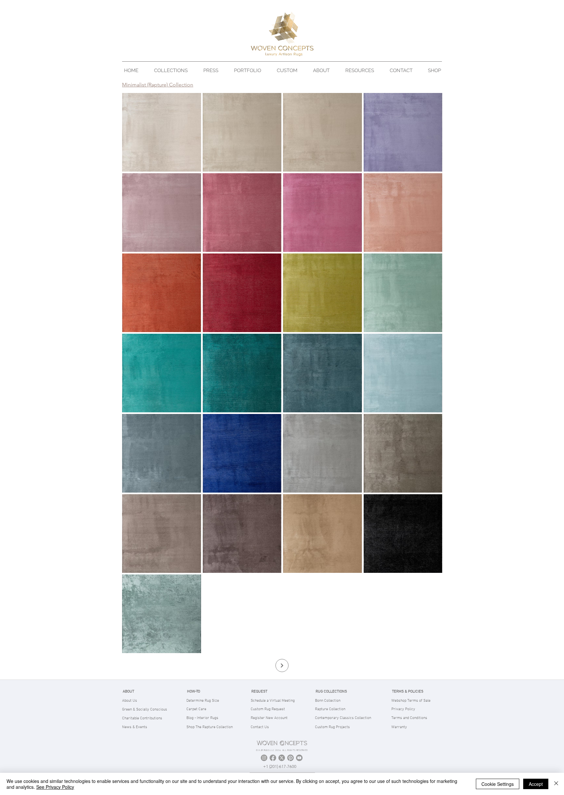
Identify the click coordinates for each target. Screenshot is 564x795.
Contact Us (260, 727)
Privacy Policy (403, 709)
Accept (536, 784)
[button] (173, 70)
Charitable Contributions (142, 718)
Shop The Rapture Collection (209, 727)
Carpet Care (196, 709)
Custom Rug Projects (332, 727)
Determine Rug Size (202, 700)
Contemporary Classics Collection (343, 718)
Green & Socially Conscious (144, 709)
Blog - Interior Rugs (202, 718)
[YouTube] (299, 758)
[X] (281, 758)
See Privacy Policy (55, 787)
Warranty (399, 727)
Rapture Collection (330, 709)
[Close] (556, 784)
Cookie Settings (497, 784)
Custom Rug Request (268, 709)
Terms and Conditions (409, 718)
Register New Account (269, 718)
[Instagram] (264, 758)
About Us (129, 700)
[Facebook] (273, 758)
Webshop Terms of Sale (411, 700)
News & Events (134, 727)
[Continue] (282, 665)
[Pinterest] (290, 758)
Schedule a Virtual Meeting (273, 700)
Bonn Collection (327, 700)
